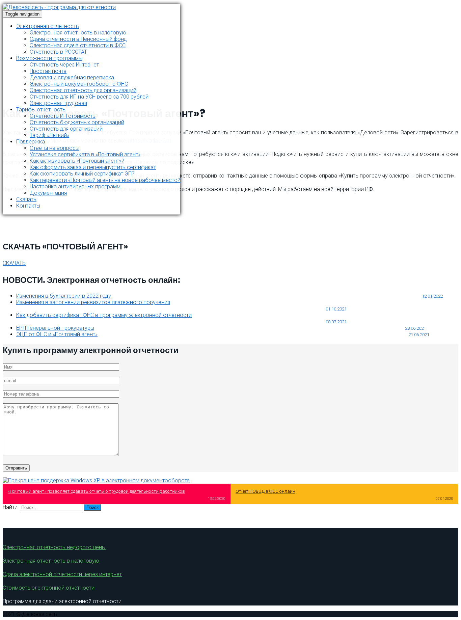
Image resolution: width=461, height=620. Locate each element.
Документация (48, 193)
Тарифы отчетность (40, 109)
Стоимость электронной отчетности (48, 588)
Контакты (28, 206)
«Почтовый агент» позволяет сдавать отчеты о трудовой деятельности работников (96, 491)
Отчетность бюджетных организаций (77, 122)
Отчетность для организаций (66, 129)
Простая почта (48, 71)
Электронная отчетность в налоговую (78, 32)
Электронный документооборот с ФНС (79, 84)
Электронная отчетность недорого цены (54, 547)
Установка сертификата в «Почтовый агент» (85, 154)
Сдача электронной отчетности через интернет (62, 574)
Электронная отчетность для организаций (83, 90)
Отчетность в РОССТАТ (58, 52)
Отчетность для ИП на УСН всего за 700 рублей (89, 96)
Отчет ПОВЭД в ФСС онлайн (265, 491)
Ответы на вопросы (54, 148)
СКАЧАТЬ (14, 263)
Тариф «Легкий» (49, 135)
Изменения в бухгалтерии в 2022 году (63, 296)
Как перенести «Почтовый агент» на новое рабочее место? (105, 180)
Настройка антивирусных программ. (75, 186)
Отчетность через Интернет (64, 64)
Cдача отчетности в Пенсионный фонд (78, 39)
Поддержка (30, 141)
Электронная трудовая (58, 103)
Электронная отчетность (47, 26)
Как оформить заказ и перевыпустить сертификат (93, 167)
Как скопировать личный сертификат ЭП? (82, 173)
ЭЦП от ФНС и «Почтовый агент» (57, 334)
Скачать (26, 199)
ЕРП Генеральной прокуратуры (55, 328)
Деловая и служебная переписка (72, 77)
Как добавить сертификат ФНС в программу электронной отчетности (104, 315)
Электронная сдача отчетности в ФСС (78, 45)
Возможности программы (49, 58)
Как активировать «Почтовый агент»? (77, 161)
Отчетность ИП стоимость (63, 116)
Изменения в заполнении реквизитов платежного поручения (93, 302)
